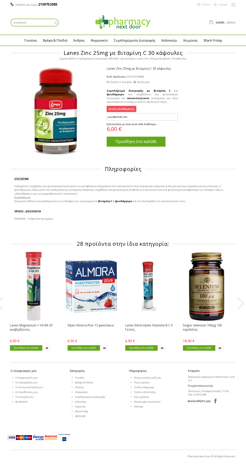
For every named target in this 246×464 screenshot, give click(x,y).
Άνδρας (79, 40)
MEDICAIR (80, 416)
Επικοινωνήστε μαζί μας (147, 377)
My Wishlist (21, 401)
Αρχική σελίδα (68, 58)
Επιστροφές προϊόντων (147, 401)
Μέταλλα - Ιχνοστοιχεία (122, 58)
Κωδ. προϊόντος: (116, 76)
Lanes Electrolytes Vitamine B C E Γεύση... (149, 327)
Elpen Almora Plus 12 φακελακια (90, 325)
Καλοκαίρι (169, 40)
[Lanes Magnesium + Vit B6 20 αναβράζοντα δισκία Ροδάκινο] (33, 286)
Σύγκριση (46, 348)
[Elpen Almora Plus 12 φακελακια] (91, 286)
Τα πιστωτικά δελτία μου (29, 387)
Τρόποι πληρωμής (144, 387)
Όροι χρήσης (141, 397)
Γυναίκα (30, 40)
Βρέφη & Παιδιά (55, 40)
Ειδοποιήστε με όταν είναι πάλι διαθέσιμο (131, 124)
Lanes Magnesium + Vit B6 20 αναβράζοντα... (31, 327)
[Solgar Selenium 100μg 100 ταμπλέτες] (206, 286)
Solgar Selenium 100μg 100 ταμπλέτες (202, 327)
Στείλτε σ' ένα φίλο (121, 82)
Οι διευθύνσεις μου (26, 392)
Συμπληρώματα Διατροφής (134, 40)
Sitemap (138, 406)
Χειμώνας (190, 40)
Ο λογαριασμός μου (24, 371)
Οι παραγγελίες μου (26, 382)
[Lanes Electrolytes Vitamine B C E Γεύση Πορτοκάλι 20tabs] (149, 286)
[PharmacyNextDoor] (123, 22)
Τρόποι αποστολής (145, 392)
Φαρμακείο (99, 40)
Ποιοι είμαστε (142, 382)
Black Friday (213, 40)
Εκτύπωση (143, 82)
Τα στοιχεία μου (24, 397)
